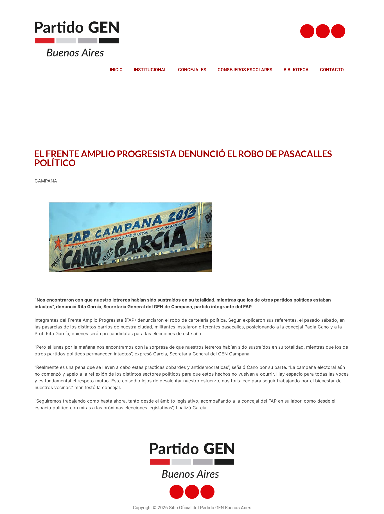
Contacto (332, 69)
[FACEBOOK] (307, 31)
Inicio (116, 69)
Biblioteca (296, 69)
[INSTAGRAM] (338, 31)
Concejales (192, 69)
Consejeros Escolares (245, 69)
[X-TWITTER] (323, 31)
